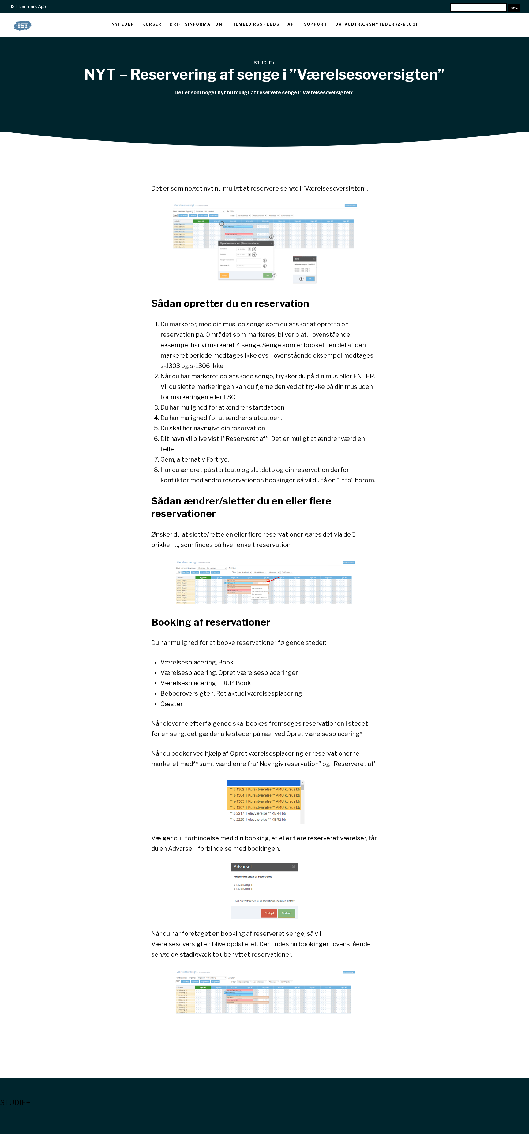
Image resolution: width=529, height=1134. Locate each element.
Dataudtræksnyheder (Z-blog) (376, 24)
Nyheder (122, 24)
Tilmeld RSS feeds (255, 24)
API (291, 24)
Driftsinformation (196, 24)
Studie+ (15, 1102)
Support (315, 24)
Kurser (152, 24)
